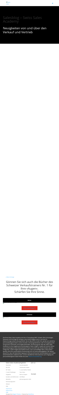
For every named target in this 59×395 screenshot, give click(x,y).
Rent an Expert (23, 374)
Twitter (33, 368)
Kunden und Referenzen (12, 377)
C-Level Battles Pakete (25, 370)
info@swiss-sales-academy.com (42, 381)
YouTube (33, 367)
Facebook (33, 365)
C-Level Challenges (11, 372)
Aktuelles (8, 379)
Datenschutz (9, 390)
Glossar (8, 384)
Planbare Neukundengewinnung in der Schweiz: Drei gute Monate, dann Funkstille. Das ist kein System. (27, 129)
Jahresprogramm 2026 (25, 379)
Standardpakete (24, 365)
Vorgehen (8, 374)
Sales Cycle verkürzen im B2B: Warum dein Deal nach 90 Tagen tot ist (27, 56)
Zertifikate (22, 377)
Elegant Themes (17, 394)
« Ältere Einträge (10, 277)
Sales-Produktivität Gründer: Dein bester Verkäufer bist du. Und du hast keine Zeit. (29, 260)
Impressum (9, 388)
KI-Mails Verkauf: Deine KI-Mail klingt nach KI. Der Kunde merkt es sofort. (26, 239)
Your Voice (22, 372)
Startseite (8, 365)
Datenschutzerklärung (35, 356)
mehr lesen (11, 65)
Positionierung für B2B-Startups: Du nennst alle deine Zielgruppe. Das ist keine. (26, 193)
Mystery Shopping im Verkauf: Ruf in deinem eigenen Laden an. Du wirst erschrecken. (26, 78)
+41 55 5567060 (39, 383)
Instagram (33, 370)
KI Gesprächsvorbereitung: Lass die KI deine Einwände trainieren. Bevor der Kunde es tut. (27, 103)
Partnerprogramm (10, 381)
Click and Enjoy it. (29, 308)
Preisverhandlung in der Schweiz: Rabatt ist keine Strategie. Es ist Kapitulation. (28, 151)
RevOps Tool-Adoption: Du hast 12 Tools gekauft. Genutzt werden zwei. (28, 171)
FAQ (7, 386)
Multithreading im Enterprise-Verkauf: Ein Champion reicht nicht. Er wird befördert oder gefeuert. (29, 218)
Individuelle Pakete (24, 367)
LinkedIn (33, 372)
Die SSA (8, 367)
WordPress (31, 394)
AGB (7, 392)
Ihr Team (8, 370)
